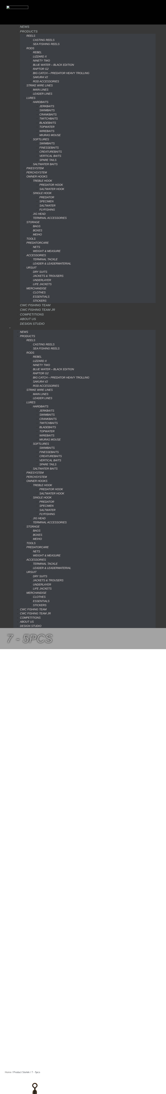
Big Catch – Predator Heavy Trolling (61, 73)
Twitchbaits (48, 118)
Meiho (37, 234)
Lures (30, 98)
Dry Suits (40, 271)
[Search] (7, 326)
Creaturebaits (50, 151)
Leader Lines (42, 93)
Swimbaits (47, 110)
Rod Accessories (46, 81)
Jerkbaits (46, 106)
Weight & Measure (46, 251)
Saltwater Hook (51, 189)
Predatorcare (37, 242)
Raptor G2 (40, 68)
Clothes (39, 292)
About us (28, 319)
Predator (46, 197)
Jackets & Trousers (48, 275)
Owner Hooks (36, 176)
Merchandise (36, 288)
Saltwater (47, 205)
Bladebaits (47, 122)
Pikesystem (35, 168)
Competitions (32, 314)
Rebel (37, 52)
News (24, 26)
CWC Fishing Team (35, 305)
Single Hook (42, 193)
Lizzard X (40, 56)
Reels (30, 35)
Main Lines (40, 89)
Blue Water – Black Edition (53, 64)
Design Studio (32, 323)
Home (8, 1072)
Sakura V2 (40, 77)
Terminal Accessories (50, 218)
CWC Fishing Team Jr (37, 309)
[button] (84, 328)
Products (29, 31)
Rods (30, 48)
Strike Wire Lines (39, 85)
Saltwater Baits (45, 164)
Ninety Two (41, 60)
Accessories (36, 255)
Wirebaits (46, 131)
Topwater (46, 126)
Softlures (41, 139)
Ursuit (31, 267)
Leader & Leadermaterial (52, 263)
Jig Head (39, 213)
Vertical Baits (50, 155)
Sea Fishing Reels (46, 44)
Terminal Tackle (45, 259)
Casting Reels (43, 40)
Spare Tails (47, 160)
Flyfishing (47, 209)
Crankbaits (48, 114)
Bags (36, 226)
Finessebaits (49, 147)
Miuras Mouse (50, 135)
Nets (36, 247)
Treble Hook (42, 180)
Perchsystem (36, 172)
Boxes (37, 230)
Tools (31, 238)
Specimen (46, 201)
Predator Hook (51, 184)
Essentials (41, 296)
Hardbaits (40, 102)
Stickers (39, 300)
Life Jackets (42, 284)
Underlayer (42, 280)
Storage (33, 222)
